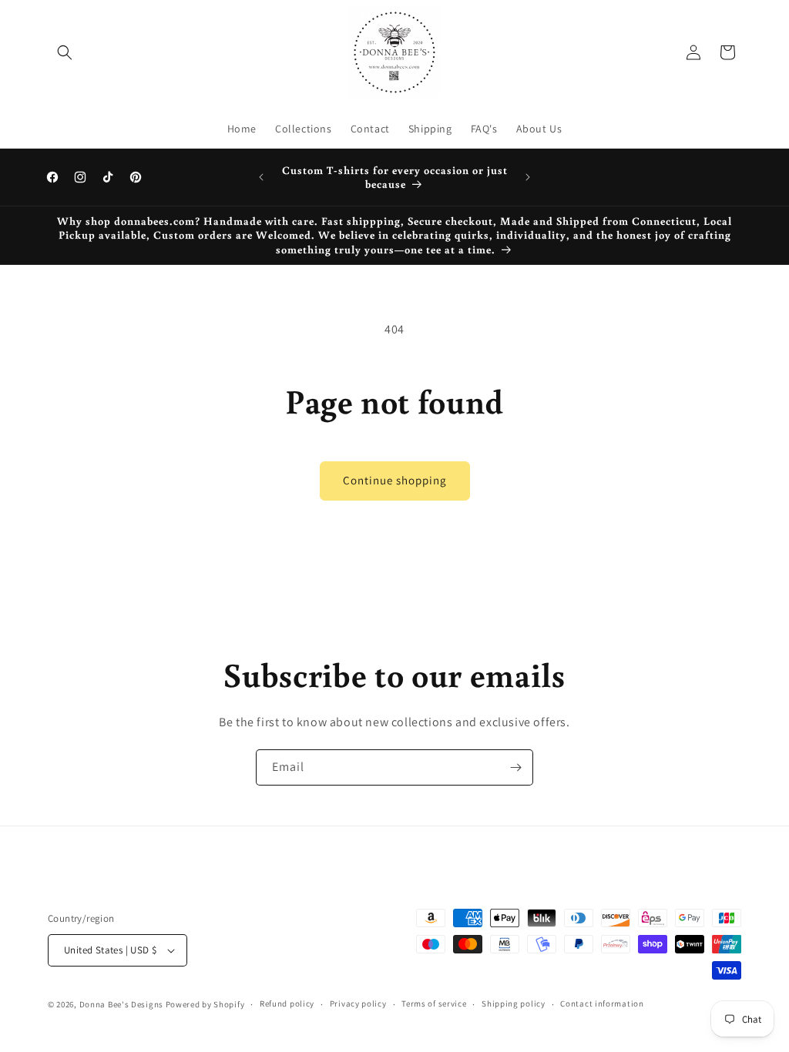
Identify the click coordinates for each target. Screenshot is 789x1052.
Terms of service (433, 1003)
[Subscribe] (515, 767)
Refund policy (287, 1003)
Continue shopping (395, 480)
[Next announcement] (528, 177)
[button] (65, 52)
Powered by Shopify (205, 1004)
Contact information (601, 1003)
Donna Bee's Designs (121, 1004)
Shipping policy (514, 1003)
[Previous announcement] (261, 177)
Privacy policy (358, 1003)
